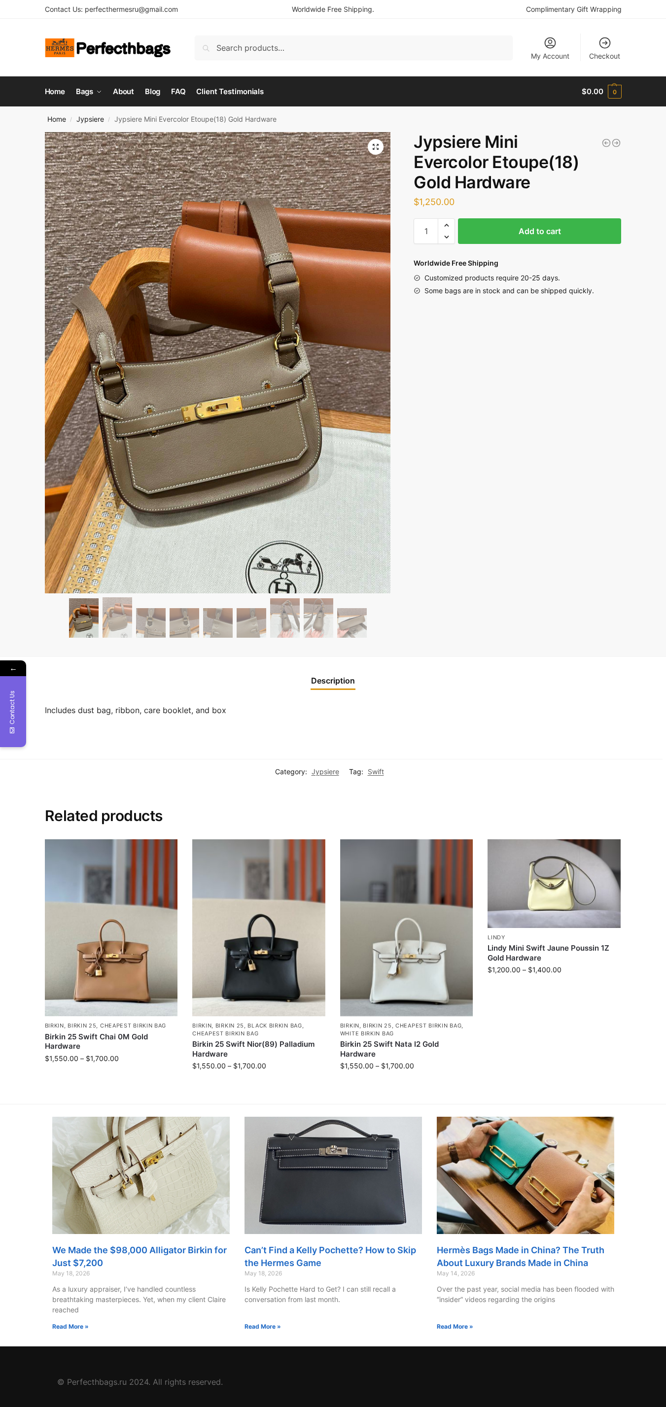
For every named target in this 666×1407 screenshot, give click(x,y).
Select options (111, 1079)
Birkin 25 (82, 1025)
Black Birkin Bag (274, 1025)
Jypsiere (90, 119)
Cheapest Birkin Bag (133, 1025)
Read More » (70, 1326)
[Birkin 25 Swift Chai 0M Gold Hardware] (111, 928)
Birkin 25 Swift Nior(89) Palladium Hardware (253, 1049)
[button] (446, 225)
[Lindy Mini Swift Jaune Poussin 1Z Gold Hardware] (554, 883)
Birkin (54, 1025)
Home (56, 119)
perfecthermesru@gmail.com (131, 9)
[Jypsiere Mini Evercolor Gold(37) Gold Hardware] (606, 143)
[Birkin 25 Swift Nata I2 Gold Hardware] (406, 928)
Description (333, 681)
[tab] (333, 680)
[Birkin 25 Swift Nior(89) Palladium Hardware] (258, 928)
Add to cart (540, 231)
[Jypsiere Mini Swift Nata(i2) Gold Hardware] (616, 143)
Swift (376, 771)
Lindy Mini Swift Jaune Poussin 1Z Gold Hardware (548, 952)
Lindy (496, 937)
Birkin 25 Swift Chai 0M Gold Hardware (96, 1041)
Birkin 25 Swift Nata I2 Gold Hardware (389, 1049)
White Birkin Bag (367, 1033)
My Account (550, 56)
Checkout (604, 56)
